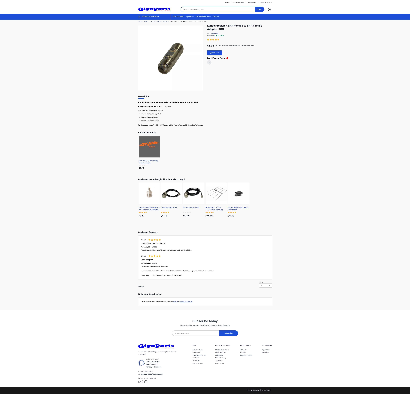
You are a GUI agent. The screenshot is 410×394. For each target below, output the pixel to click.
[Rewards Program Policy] (226, 58)
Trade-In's (218, 360)
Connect (216, 17)
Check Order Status (222, 350)
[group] (213, 39)
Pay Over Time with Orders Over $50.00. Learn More (236, 46)
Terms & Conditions (253, 390)
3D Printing (196, 360)
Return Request (220, 352)
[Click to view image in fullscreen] (170, 58)
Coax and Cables (156, 22)
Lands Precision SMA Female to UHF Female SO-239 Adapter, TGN (149, 210)
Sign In (227, 2)
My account (266, 350)
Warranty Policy (220, 358)
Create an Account (266, 2)
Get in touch (219, 363)
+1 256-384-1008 (238, 2)
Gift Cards (196, 358)
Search (259, 9)
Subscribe (229, 333)
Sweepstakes (252, 2)
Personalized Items (199, 355)
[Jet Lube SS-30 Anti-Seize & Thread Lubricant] (149, 147)
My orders (265, 352)
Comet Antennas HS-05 (169, 207)
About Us (243, 350)
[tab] (144, 97)
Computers (196, 352)
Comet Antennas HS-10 (191, 207)
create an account (186, 302)
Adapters (166, 22)
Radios (146, 22)
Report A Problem (246, 355)
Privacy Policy (266, 390)
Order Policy (219, 355)
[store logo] (154, 9)
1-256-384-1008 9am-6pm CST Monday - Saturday (153, 364)
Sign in (175, 302)
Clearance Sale (198, 363)
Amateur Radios (198, 350)
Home (140, 22)
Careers (243, 352)
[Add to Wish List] (209, 62)
